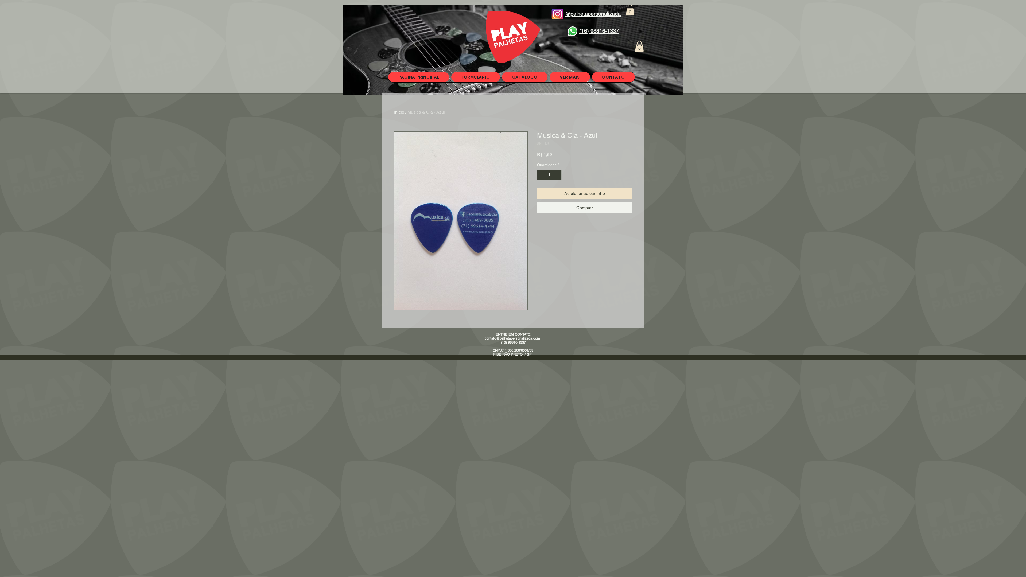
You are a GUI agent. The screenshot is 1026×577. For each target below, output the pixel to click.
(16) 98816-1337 (513, 342)
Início (399, 112)
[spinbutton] (549, 175)
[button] (630, 10)
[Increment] (557, 175)
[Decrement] (541, 175)
